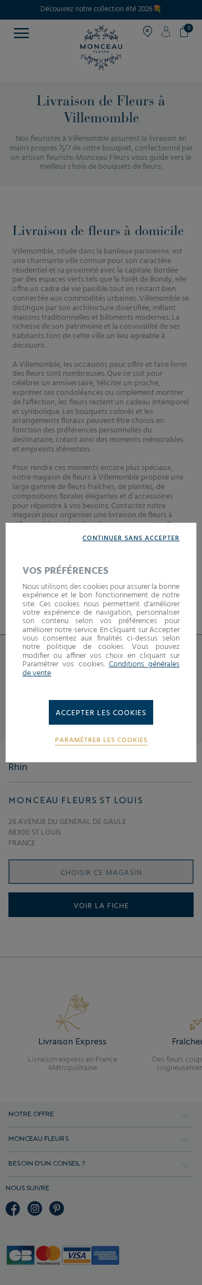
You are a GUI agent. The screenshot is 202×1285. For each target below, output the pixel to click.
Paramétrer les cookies (101, 740)
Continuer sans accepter (131, 539)
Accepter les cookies (101, 713)
